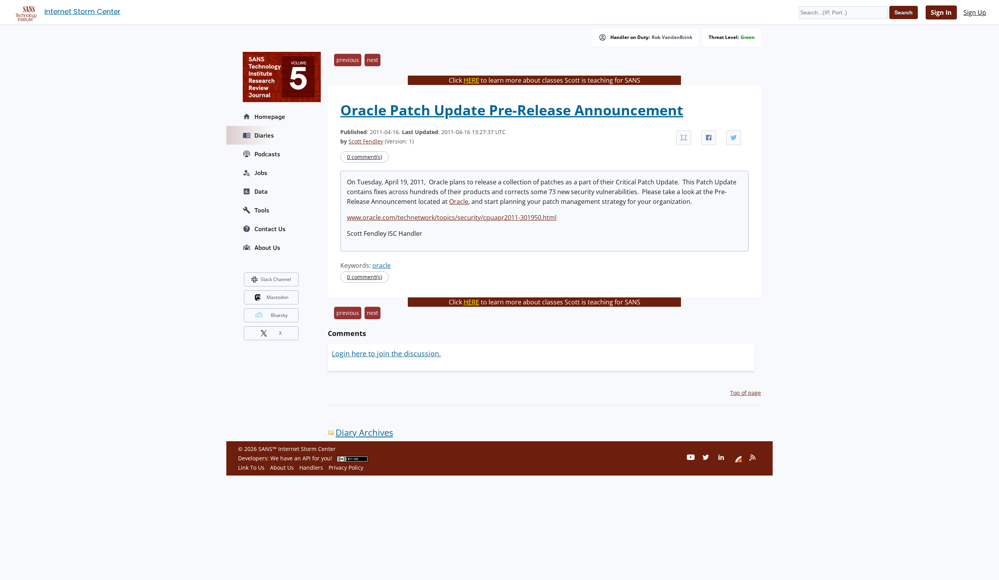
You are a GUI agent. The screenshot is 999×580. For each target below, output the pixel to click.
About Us (267, 247)
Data (261, 191)
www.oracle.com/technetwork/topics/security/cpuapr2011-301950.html (451, 217)
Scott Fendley (365, 141)
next (372, 60)
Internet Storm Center (82, 11)
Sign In (941, 12)
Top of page (745, 392)
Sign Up (974, 12)
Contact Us (270, 229)
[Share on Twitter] (733, 137)
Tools (261, 210)
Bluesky (279, 315)
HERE (471, 80)
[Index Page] (25, 12)
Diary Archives (364, 432)
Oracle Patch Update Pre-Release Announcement (511, 110)
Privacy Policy (346, 467)
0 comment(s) (364, 157)
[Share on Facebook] (708, 137)
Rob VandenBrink (672, 37)
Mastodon (277, 297)
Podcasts (267, 154)
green (748, 37)
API (306, 458)
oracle (381, 265)
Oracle (458, 201)
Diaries (264, 135)
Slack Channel (276, 279)
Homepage (269, 116)
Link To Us (251, 467)
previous (347, 60)
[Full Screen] (683, 137)
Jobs (260, 172)
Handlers (311, 467)
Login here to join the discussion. (386, 353)
